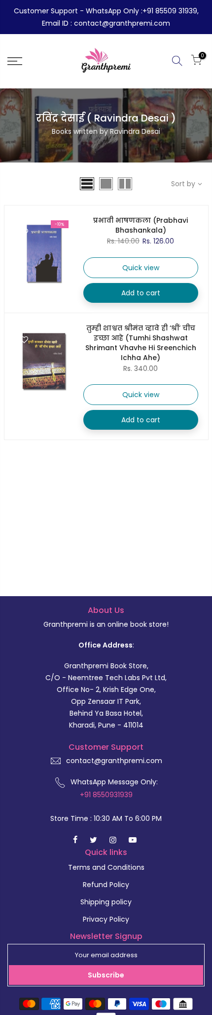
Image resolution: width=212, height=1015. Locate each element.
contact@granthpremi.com (114, 761)
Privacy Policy (106, 919)
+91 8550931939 (106, 795)
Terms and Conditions (106, 867)
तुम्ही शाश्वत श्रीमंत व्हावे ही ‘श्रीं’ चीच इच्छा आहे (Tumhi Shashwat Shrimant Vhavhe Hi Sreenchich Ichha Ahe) (140, 343)
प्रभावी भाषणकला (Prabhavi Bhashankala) (140, 225)
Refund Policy (106, 885)
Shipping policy (106, 902)
